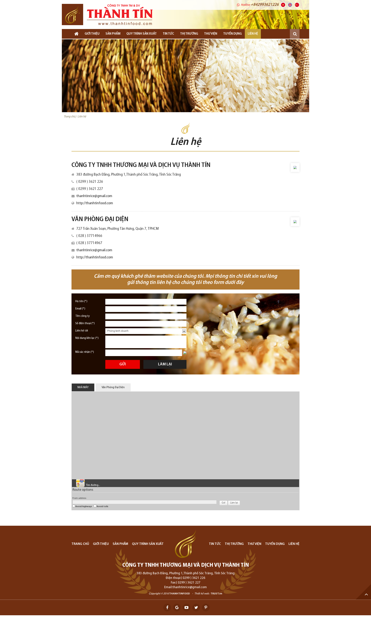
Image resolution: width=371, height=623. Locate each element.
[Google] (177, 607)
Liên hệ (253, 34)
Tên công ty (82, 316)
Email (80, 308)
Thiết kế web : (202, 593)
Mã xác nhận (84, 352)
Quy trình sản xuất (141, 34)
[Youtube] (186, 607)
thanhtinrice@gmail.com (94, 196)
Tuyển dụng (275, 544)
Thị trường (189, 34)
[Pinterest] (206, 607)
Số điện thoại (85, 323)
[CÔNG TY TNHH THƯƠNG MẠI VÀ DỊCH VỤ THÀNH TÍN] (107, 14)
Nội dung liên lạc (87, 338)
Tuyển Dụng (232, 34)
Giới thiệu (92, 34)
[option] (185, 75)
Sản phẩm (113, 34)
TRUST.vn (216, 593)
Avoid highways (83, 506)
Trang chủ (80, 544)
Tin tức (168, 34)
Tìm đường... (93, 485)
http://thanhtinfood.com (94, 203)
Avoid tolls (102, 506)
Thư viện (210, 34)
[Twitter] (196, 607)
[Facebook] (167, 607)
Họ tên (81, 301)
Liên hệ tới (81, 330)
